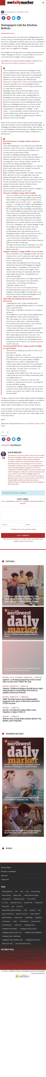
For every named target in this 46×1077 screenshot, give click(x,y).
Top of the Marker (16, 677)
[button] (4, 787)
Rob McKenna (6, 921)
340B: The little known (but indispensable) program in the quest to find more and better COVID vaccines (21, 701)
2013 (27, 891)
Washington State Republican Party (12, 940)
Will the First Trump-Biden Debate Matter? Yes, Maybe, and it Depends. (22, 719)
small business (24, 921)
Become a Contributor (8, 871)
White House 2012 (7, 943)
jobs (39, 910)
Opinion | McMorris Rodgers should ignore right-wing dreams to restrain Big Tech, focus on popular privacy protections (23, 690)
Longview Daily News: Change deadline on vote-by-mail (23, 251)
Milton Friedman (7, 917)
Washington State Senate (32, 940)
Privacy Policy (6, 867)
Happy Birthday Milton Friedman (11, 910)
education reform (15, 902)
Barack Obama (35, 891)
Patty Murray (18, 917)
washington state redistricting (11, 936)
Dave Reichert (31, 899)
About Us (4, 875)
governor (20, 906)
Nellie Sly (12, 645)
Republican (38, 917)
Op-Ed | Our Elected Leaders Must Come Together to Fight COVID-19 (19, 711)
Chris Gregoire (6, 899)
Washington (16, 445)
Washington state (29, 925)
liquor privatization (7, 914)
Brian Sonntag (6, 895)
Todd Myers (18, 925)
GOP (13, 906)
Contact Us (5, 879)
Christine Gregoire (19, 899)
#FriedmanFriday (7, 891)
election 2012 (28, 902)
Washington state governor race (12, 932)
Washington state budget (9, 928)
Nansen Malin (14, 569)
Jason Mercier (11, 12)
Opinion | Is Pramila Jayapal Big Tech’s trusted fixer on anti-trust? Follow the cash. (22, 680)
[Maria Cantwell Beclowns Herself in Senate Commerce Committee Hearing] (23, 657)
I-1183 (25, 910)
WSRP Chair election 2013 (22, 943)
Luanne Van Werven (22, 914)
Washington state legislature (33, 932)
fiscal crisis (5, 906)
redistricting (28, 917)
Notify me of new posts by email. (24, 529)
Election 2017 (39, 902)
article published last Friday (17, 82)
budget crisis (17, 895)
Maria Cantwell (34, 914)
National (6, 677)
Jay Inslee (32, 910)
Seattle (15, 921)
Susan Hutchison (7, 925)
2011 (16, 891)
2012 (21, 891)
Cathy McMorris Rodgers (31, 895)
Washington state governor (28, 928)
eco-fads (5, 902)
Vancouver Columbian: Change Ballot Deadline (19, 193)
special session (35, 921)
